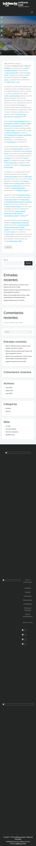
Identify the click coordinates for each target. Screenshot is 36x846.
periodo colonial (19, 183)
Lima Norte (19, 114)
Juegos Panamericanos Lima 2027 (14, 300)
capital (26, 68)
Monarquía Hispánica (11, 176)
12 (17, 70)
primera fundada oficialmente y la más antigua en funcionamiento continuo (14, 213)
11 (23, 65)
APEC (13, 232)
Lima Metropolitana (14, 96)
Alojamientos (28, 596)
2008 (7, 234)
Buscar (6, 260)
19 (26, 215)
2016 (11, 234)
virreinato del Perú (11, 162)
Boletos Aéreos (27, 600)
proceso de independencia (14, 185)
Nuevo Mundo (25, 199)
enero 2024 (9, 393)
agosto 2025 (9, 390)
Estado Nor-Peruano (24, 195)
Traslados (28, 592)
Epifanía (7, 158)
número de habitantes (12, 132)
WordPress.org (10, 434)
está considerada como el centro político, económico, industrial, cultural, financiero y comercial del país (17, 124)
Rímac (13, 82)
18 (7, 210)
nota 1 (24, 116)
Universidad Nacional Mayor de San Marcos (18, 202)
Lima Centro (17, 116)
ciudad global (11, 142)
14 (11, 137)
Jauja (7, 165)
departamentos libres (18, 188)
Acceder (8, 426)
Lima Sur (10, 116)
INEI (6, 96)
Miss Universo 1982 (16, 241)
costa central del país (11, 73)
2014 (21, 229)
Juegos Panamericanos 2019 (20, 222)
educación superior (11, 199)
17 (28, 190)
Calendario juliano (17, 149)
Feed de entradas (11, 429)
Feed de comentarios (12, 432)
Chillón (9, 82)
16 (9, 160)
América (23, 215)
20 (27, 215)
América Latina (10, 130)
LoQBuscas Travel (19, 837)
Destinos (8, 408)
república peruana (22, 190)
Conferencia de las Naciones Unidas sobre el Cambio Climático (16, 227)
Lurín (18, 82)
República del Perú (11, 70)
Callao (22, 105)
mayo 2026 (9, 387)
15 (26, 141)
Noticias (8, 411)
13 (22, 116)
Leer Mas (8, 247)
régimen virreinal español (13, 206)
